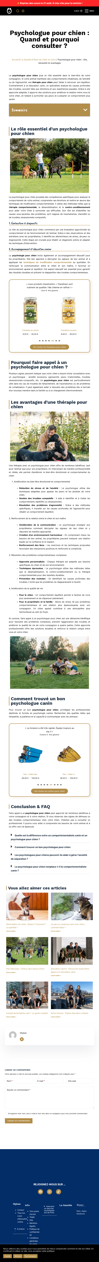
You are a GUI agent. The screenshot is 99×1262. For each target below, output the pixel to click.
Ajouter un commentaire (18, 1090)
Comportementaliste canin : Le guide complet (27, 1013)
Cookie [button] (7, 1256)
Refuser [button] (18, 1256)
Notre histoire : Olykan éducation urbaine (69, 1013)
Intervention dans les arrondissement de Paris (49, 1209)
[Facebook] (40, 1191)
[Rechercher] (17, 11)
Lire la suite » (11, 931)
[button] (85, 110)
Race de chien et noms (45, 59)
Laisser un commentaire (18, 1120)
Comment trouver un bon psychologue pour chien (43, 847)
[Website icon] (22, 1039)
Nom (10, 1081)
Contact (21, 1210)
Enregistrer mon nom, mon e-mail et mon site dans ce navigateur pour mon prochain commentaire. (48, 1113)
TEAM (32, 1217)
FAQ (31, 1220)
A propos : (19, 1230)
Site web (72, 1081)
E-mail (41, 1081)
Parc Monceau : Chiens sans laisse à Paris (25, 969)
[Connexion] (23, 11)
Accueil (15, 59)
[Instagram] (49, 1191)
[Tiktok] (58, 1191)
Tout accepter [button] (30, 1256)
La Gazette (26, 59)
